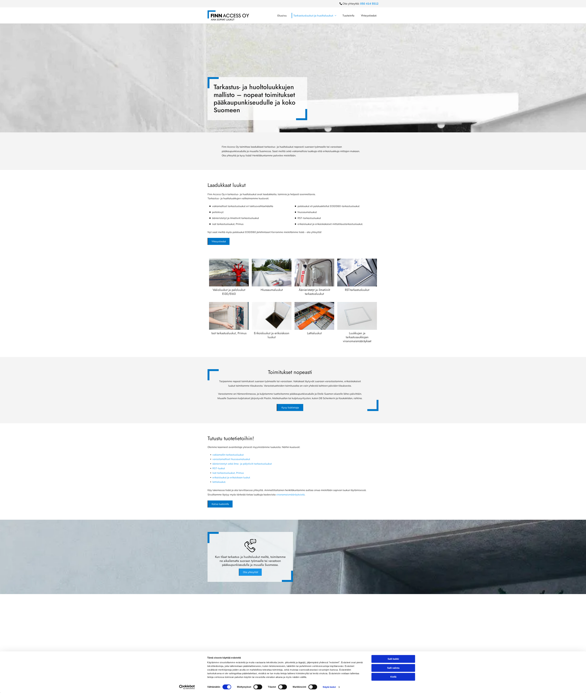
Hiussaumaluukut (272, 290)
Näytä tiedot (329, 687)
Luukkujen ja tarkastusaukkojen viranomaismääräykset (357, 337)
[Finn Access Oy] (229, 272)
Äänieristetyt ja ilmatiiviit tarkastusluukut (314, 292)
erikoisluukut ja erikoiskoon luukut (231, 477)
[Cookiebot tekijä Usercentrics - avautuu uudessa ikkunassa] (187, 687)
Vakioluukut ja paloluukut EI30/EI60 (229, 292)
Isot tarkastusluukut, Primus (228, 333)
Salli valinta (393, 668)
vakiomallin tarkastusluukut (228, 454)
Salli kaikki (393, 659)
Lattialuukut (314, 333)
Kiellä (393, 676)
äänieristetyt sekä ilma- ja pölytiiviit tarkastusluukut (242, 463)
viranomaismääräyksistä (290, 494)
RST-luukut (218, 468)
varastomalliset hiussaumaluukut (231, 459)
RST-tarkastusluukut (357, 290)
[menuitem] (281, 15)
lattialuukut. (219, 481)
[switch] (257, 686)
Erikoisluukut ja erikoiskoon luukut (271, 335)
